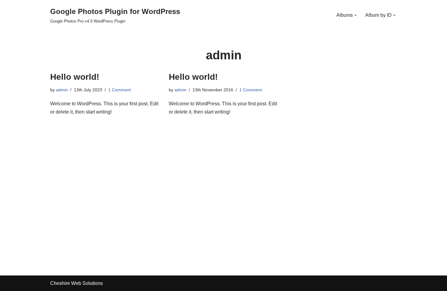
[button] (355, 15)
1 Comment (119, 89)
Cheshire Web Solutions (76, 283)
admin (62, 89)
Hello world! (74, 77)
